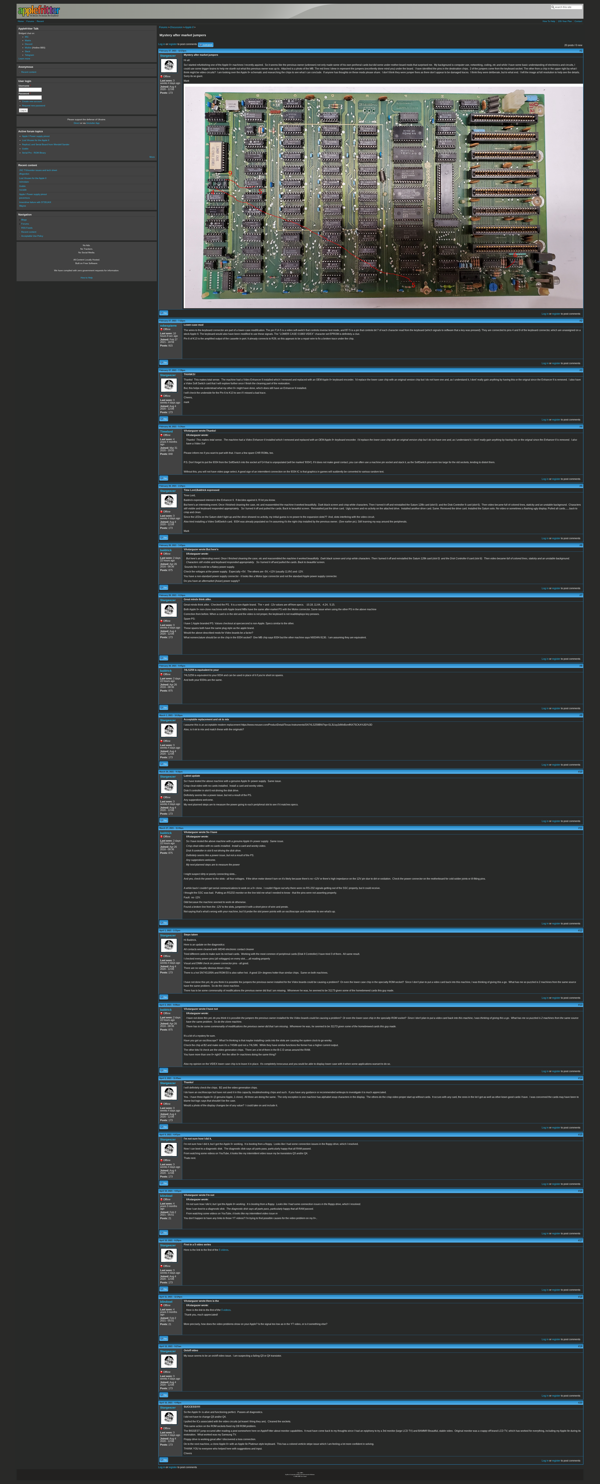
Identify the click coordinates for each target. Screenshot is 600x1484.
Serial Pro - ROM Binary (34, 152)
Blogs (24, 219)
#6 (581, 545)
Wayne (22, 206)
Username (25, 85)
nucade (23, 189)
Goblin (25, 148)
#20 (580, 1402)
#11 (580, 828)
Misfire (28, 47)
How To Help (549, 21)
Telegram (29, 55)
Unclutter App (93, 123)
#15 (580, 1134)
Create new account (32, 101)
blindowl (166, 1195)
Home (21, 21)
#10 (580, 771)
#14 (580, 1078)
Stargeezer (168, 55)
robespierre (168, 325)
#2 (581, 320)
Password (24, 93)
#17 (580, 1240)
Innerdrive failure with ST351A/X (35, 202)
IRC (27, 37)
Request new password (33, 105)
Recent (40, 21)
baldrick (166, 550)
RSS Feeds (26, 228)
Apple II (189, 27)
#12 (580, 930)
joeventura (24, 198)
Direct (77, 123)
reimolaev (24, 182)
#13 (580, 1005)
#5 (581, 486)
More (152, 157)
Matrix (28, 40)
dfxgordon (24, 174)
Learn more (24, 58)
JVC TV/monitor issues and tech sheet (38, 170)
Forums (30, 21)
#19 (580, 1346)
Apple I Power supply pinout (36, 136)
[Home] (39, 16)
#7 (581, 595)
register (173, 44)
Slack (27, 51)
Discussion (176, 27)
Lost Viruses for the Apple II (35, 140)
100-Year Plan (565, 21)
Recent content (28, 72)
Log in (161, 44)
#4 (581, 426)
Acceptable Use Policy (32, 236)
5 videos (223, 1250)
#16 (580, 1191)
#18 (580, 1297)
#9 (581, 715)
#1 (581, 50)
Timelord (166, 431)
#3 (581, 370)
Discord (28, 44)
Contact (578, 21)
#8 (581, 666)
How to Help (87, 277)
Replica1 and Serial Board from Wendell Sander (45, 144)
